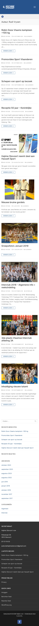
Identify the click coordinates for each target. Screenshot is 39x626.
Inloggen (4, 592)
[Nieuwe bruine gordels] (19, 189)
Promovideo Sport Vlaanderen (16, 59)
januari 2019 (5, 486)
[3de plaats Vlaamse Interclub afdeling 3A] (19, 325)
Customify (19, 616)
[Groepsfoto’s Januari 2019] (19, 233)
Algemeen (29, 36)
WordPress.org (6, 605)
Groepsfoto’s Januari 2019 (14, 246)
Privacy (4, 582)
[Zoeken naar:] (19, 421)
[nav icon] (35, 7)
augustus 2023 (6, 473)
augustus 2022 (6, 477)
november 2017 (6, 494)
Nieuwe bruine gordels (13, 202)
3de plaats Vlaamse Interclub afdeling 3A (16, 339)
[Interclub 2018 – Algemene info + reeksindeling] (19, 272)
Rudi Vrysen (6, 36)
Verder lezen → (8, 51)
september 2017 (7, 498)
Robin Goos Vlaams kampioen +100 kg (16, 31)
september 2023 (7, 469)
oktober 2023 (6, 465)
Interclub (29, 291)
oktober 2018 (6, 490)
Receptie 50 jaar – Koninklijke (16, 108)
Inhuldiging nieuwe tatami (14, 386)
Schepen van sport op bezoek (16, 81)
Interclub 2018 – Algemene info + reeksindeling (18, 286)
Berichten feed (6, 596)
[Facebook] (2, 17)
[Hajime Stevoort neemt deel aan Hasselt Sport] (19, 143)
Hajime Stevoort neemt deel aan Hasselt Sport (18, 157)
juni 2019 (4, 482)
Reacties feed (6, 601)
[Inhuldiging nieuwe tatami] (19, 374)
